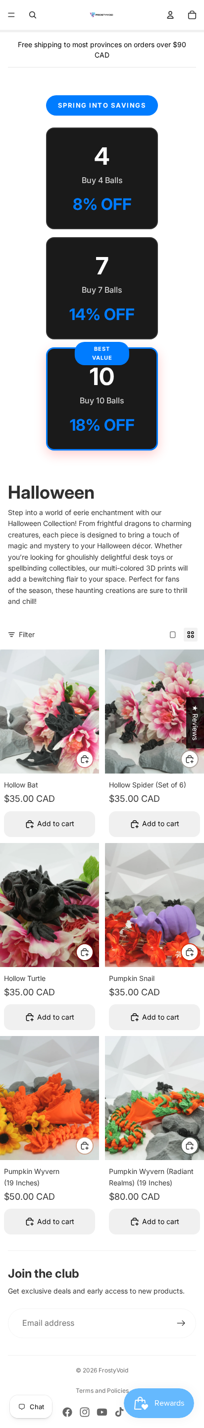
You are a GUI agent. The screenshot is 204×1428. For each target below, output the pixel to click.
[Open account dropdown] (170, 15)
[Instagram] (85, 1412)
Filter (27, 634)
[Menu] (11, 14)
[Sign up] (181, 1323)
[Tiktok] (119, 1412)
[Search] (33, 15)
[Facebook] (67, 1412)
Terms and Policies (102, 1390)
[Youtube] (102, 1412)
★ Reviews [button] (195, 722)
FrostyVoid (113, 1370)
